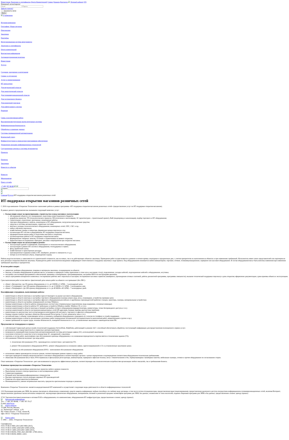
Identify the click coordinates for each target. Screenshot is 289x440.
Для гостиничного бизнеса (11, 99)
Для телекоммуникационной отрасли (15, 95)
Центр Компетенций (39, 2)
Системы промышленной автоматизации (17, 133)
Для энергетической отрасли (12, 91)
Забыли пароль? (7, 8)
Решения (4, 111)
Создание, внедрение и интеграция (14, 72)
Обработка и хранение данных (13, 129)
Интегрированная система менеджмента (16, 42)
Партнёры (5, 38)
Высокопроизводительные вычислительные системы (21, 122)
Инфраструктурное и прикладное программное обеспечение (24, 141)
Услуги (3, 65)
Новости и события (8, 167)
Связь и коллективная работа (12, 118)
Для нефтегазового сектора (11, 107)
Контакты (64, 2)
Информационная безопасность (13, 125)
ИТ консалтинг (7, 84)
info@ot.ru (10, 403)
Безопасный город (8, 137)
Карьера (57, 2)
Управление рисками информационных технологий (21, 145)
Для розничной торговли (10, 103)
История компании (8, 23)
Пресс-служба (6, 182)
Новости (4, 175)
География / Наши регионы (11, 26)
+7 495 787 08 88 (7, 186)
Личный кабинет (77, 2)
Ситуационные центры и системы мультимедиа (19, 149)
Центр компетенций (8, 50)
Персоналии (5, 30)
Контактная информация (10, 53)
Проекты (4, 152)
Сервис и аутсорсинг (9, 76)
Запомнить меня (10, 11)
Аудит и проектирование (10, 80)
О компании (8, 15)
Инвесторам (5, 2)
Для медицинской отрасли (11, 87)
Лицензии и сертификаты (21, 2)
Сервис (50, 2)
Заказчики (5, 34)
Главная (4, 195)
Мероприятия (6, 178)
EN (85, 2)
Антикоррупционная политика (13, 57)
